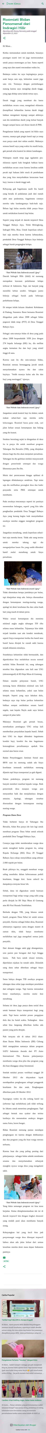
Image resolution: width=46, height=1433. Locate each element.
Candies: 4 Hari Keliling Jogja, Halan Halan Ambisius (22, 1400)
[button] (4, 38)
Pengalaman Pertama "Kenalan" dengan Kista (19, 1360)
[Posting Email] (4, 1258)
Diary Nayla (14, 4)
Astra (6, 1261)
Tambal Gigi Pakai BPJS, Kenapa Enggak (17, 1320)
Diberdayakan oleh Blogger (24, 1425)
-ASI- (29, 1429)
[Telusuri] (42, 4)
